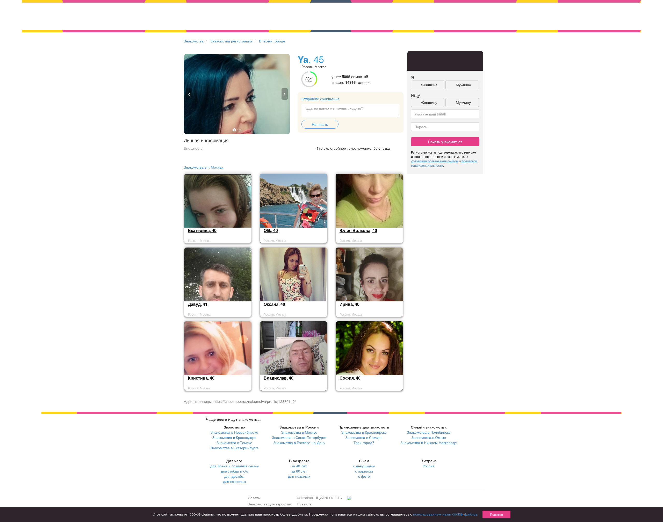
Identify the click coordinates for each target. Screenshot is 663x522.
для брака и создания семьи (234, 465)
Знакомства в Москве (299, 432)
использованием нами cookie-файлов (445, 514)
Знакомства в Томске (234, 442)
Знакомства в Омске (429, 437)
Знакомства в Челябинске (429, 432)
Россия (429, 465)
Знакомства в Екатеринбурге (234, 447)
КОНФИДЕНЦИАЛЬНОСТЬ (319, 497)
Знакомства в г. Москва (203, 167)
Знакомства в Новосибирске (234, 432)
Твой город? (364, 442)
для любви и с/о (234, 471)
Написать (320, 124)
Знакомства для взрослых (270, 503)
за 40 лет (299, 465)
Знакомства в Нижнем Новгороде (428, 442)
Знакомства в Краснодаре (234, 437)
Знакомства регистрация (231, 41)
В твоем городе (272, 41)
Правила (304, 503)
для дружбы (234, 476)
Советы (254, 497)
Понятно (496, 514)
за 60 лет (299, 471)
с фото (364, 476)
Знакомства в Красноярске (364, 432)
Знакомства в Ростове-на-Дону (299, 442)
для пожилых (299, 476)
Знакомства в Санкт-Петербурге (299, 437)
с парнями (364, 471)
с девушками (364, 465)
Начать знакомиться (445, 141)
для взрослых (234, 481)
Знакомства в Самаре (364, 437)
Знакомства (194, 41)
